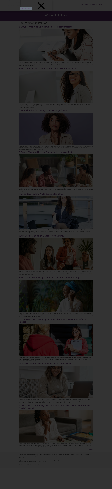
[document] (56, 244)
